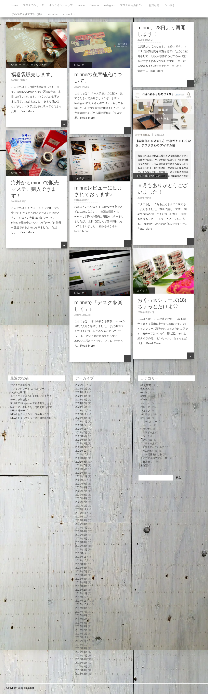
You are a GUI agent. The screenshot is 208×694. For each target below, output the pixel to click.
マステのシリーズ (33, 5)
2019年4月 (81, 538)
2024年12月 (82, 392)
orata (143, 396)
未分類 (144, 465)
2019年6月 (81, 531)
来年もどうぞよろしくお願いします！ (31, 396)
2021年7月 (81, 465)
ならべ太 (145, 417)
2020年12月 (82, 480)
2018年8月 (81, 567)
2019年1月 (81, 549)
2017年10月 (82, 604)
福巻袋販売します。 (33, 74)
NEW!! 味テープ (19, 410)
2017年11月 (82, 600)
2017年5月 (81, 619)
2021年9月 (81, 458)
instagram (109, 5)
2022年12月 (82, 425)
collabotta (145, 385)
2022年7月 (81, 432)
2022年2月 (81, 447)
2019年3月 (81, 542)
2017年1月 (81, 633)
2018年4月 (81, 582)
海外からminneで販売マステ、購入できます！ (35, 189)
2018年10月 (82, 560)
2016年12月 (82, 637)
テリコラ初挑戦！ (20, 399)
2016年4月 (81, 666)
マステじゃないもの (34, 64)
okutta (143, 392)
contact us (69, 14)
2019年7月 (81, 527)
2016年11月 (82, 641)
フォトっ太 (148, 443)
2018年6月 (81, 575)
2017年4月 (81, 622)
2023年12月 (82, 410)
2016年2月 (81, 673)
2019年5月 (81, 535)
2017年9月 (81, 608)
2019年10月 (82, 516)
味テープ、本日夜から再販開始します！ (32, 407)
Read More (27, 111)
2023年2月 (81, 417)
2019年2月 (81, 545)
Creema (94, 5)
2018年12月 (82, 553)
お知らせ (154, 5)
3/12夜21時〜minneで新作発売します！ (32, 403)
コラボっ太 (148, 432)
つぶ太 (146, 436)
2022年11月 (82, 428)
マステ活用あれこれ (132, 5)
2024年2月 (81, 403)
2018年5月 (81, 578)
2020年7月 (81, 491)
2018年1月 (81, 593)
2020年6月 (81, 494)
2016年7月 (81, 655)
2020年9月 (81, 483)
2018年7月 (81, 571)
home (15, 5)
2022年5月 (81, 436)
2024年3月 (81, 399)
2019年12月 (82, 509)
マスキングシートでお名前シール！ (29, 388)
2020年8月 (81, 487)
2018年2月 (81, 589)
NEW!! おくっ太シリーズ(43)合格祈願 (31, 417)
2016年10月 (82, 644)
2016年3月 (81, 670)
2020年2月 (81, 502)
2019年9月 (81, 520)
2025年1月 (81, 388)
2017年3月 (81, 626)
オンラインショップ (61, 5)
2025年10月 (82, 385)
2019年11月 (82, 513)
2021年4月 (81, 472)
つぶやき (169, 5)
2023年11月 (82, 414)
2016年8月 (81, 652)
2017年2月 (81, 630)
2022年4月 (81, 439)
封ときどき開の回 (20, 385)
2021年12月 (82, 450)
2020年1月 (81, 505)
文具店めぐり (147, 461)
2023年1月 (81, 421)
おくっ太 (142, 175)
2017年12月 (82, 597)
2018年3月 (81, 586)
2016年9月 (81, 648)
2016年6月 (81, 659)
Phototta (145, 399)
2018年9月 (81, 564)
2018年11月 (82, 556)
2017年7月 (81, 611)
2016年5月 (81, 662)
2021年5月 (81, 469)
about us (53, 14)
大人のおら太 (149, 450)
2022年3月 (81, 443)
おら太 (146, 428)
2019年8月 (81, 524)
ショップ (145, 410)
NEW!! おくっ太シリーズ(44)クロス (29, 414)
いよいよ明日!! (18, 392)
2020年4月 (81, 498)
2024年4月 (81, 396)
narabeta (145, 388)
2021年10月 (82, 454)
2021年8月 (81, 461)
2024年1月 (81, 407)
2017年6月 (81, 615)
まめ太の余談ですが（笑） (27, 14)
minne (81, 5)
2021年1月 (81, 476)
